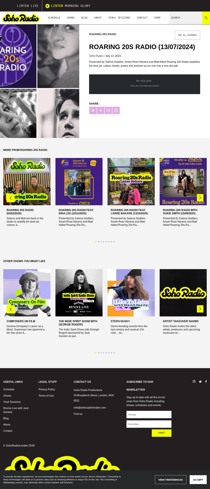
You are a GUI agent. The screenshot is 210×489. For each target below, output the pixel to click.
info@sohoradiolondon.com (90, 407)
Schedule (54, 18)
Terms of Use (46, 395)
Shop (157, 18)
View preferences (170, 479)
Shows (71, 18)
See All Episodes (187, 35)
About (98, 18)
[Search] (206, 17)
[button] (200, 197)
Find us (78, 413)
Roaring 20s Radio (102, 34)
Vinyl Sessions (119, 18)
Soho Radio (96, 56)
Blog (84, 18)
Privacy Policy (47, 389)
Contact (142, 18)
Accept (198, 479)
